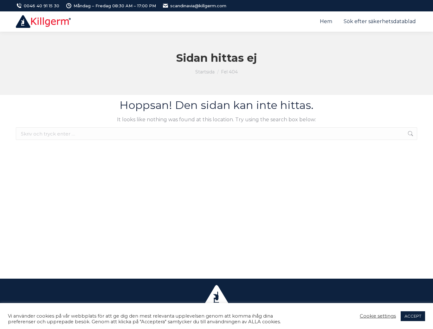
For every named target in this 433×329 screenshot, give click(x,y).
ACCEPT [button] (412, 316)
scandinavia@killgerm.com (198, 5)
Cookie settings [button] (378, 316)
